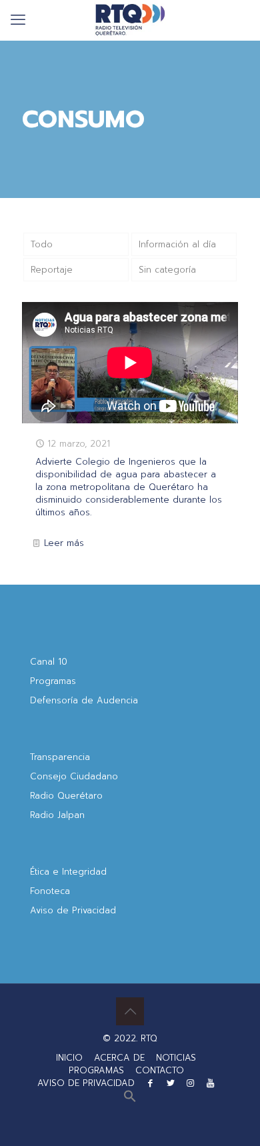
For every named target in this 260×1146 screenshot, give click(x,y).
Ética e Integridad (68, 871)
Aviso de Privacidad (73, 910)
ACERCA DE (119, 1057)
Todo (42, 244)
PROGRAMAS (96, 1070)
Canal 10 (48, 661)
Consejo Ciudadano (74, 776)
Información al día (177, 244)
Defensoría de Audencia (84, 700)
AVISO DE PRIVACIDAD (86, 1083)
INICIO (69, 1057)
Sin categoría (167, 269)
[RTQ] (130, 20)
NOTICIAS (176, 1057)
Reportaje (52, 269)
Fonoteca (50, 891)
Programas (53, 681)
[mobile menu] (18, 20)
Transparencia (60, 757)
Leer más (64, 543)
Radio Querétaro (66, 795)
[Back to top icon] (130, 1011)
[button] (130, 1099)
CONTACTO (159, 1070)
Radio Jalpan (57, 815)
